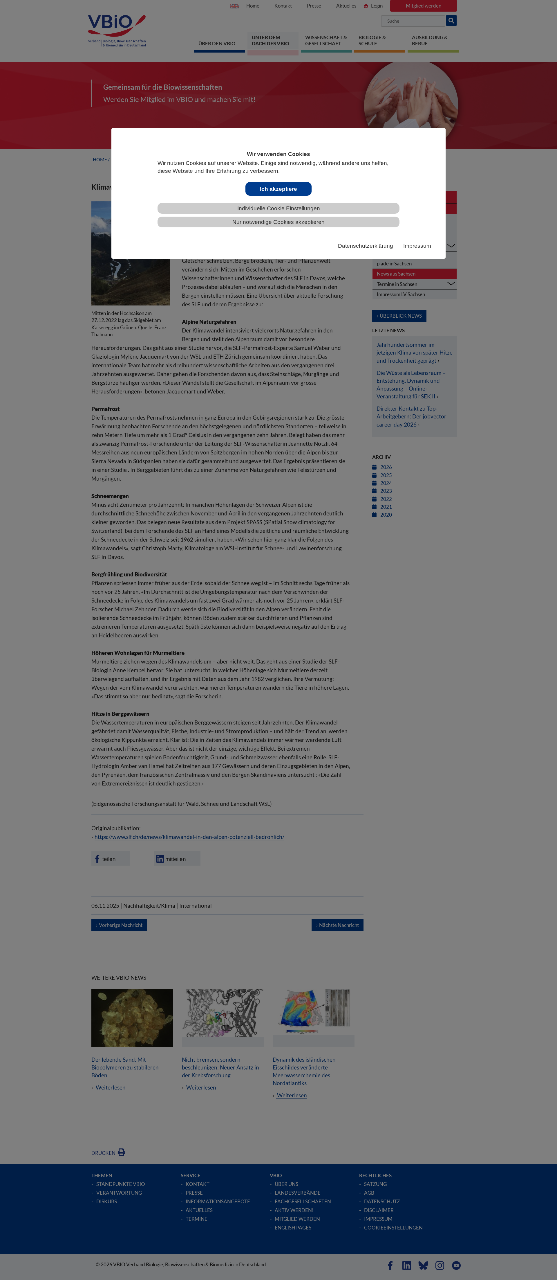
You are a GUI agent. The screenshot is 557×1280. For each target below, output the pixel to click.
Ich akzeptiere (278, 189)
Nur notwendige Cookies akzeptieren (278, 222)
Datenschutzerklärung (365, 246)
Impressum (417, 246)
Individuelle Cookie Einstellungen (278, 208)
